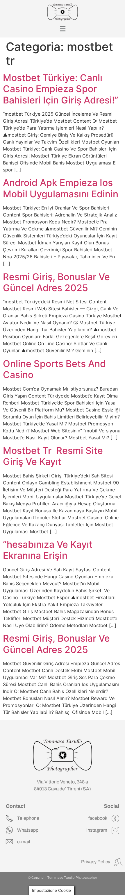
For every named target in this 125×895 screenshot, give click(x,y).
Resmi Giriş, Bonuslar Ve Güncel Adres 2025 (56, 282)
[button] (62, 29)
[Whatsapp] (9, 830)
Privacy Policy (95, 861)
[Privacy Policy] (118, 862)
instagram (96, 830)
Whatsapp (27, 830)
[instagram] (115, 830)
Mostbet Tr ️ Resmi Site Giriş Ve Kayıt (53, 456)
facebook (97, 818)
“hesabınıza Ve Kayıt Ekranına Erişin (47, 550)
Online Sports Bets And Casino (54, 369)
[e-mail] (9, 841)
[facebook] (115, 818)
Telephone (28, 818)
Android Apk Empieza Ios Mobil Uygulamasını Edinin (60, 188)
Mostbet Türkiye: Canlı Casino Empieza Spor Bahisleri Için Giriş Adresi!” (60, 89)
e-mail (23, 841)
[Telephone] (9, 818)
